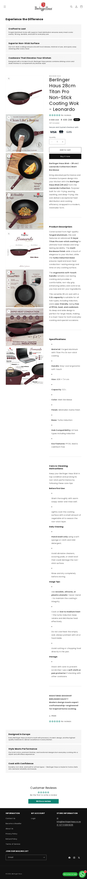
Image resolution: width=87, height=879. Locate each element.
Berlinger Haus (17, 874)
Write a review (43, 801)
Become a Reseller (13, 823)
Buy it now (65, 156)
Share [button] (53, 716)
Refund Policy (11, 839)
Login (33, 818)
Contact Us (10, 818)
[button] (4, 6)
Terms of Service (13, 844)
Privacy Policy (11, 834)
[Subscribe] (43, 857)
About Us (9, 829)
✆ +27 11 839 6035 (65, 825)
